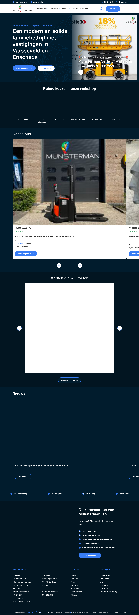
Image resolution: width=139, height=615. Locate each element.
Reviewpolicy (66, 612)
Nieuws (75, 9)
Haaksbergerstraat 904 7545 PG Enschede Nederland (50, 582)
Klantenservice (105, 575)
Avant (102, 582)
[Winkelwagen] (124, 9)
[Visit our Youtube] (40, 612)
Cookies (86, 612)
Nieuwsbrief (75, 595)
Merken (73, 582)
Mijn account (122, 2)
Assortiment (41, 9)
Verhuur (65, 9)
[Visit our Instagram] (36, 612)
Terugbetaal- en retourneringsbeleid (99, 612)
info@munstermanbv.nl (21, 592)
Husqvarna (104, 585)
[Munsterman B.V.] (23, 8)
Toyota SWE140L (23, 228)
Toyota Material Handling (108, 592)
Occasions (54, 9)
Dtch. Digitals (123, 612)
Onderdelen (75, 585)
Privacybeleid (58, 612)
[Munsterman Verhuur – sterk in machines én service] (80, 72)
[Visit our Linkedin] (29, 612)
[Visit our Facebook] (33, 612)
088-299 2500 (108, 2)
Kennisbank (75, 588)
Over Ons (74, 579)
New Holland (104, 588)
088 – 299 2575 (47, 595)
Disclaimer (51, 612)
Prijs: (17, 241)
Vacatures (84, 9)
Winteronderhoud (76, 592)
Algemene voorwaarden (77, 612)
